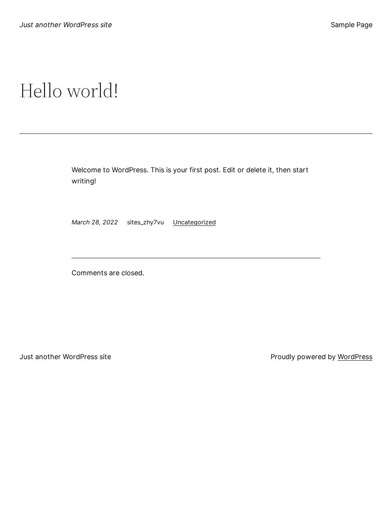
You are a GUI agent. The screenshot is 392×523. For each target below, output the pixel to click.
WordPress (355, 357)
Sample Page (351, 25)
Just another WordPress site (66, 25)
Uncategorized (194, 222)
